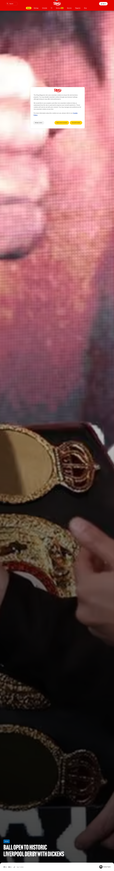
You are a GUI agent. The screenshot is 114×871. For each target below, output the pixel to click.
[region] (57, 107)
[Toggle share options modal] (14, 867)
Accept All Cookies (76, 122)
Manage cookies (38, 122)
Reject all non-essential (61, 122)
